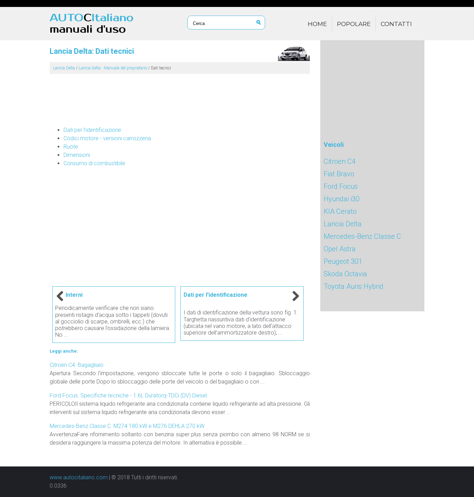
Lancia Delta (64, 68)
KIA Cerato (340, 211)
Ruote (71, 146)
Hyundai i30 (341, 199)
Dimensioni (77, 155)
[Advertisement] (180, 97)
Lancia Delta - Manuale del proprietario (113, 68)
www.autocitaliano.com (79, 477)
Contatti (396, 23)
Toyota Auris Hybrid (353, 286)
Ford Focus (341, 186)
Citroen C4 (340, 161)
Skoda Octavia (345, 274)
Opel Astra (340, 249)
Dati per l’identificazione (92, 130)
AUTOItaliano (92, 23)
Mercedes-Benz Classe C (362, 236)
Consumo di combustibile (94, 163)
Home (317, 23)
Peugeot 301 (343, 261)
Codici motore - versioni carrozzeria (107, 138)
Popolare (354, 23)
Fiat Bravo (339, 174)
